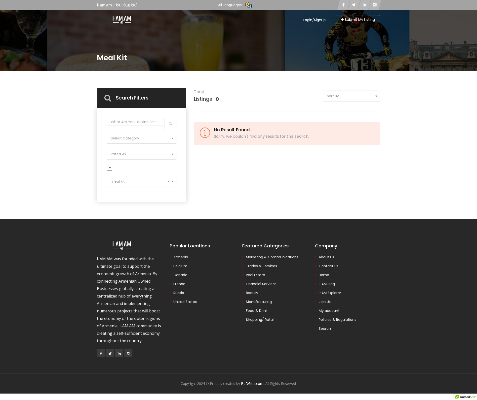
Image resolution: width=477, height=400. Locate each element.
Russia (178, 292)
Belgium (180, 266)
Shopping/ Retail (260, 319)
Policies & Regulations (337, 319)
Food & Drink (257, 310)
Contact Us (328, 266)
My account (329, 310)
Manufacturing (259, 301)
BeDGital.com (252, 383)
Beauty (252, 292)
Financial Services (261, 283)
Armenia (180, 257)
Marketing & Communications (272, 257)
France (179, 283)
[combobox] (141, 138)
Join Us (325, 301)
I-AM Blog (327, 283)
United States (185, 301)
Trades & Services (261, 266)
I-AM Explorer (330, 292)
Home (324, 274)
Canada (180, 274)
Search (325, 328)
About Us (326, 257)
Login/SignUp (314, 19)
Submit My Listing (360, 19)
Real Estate (255, 274)
